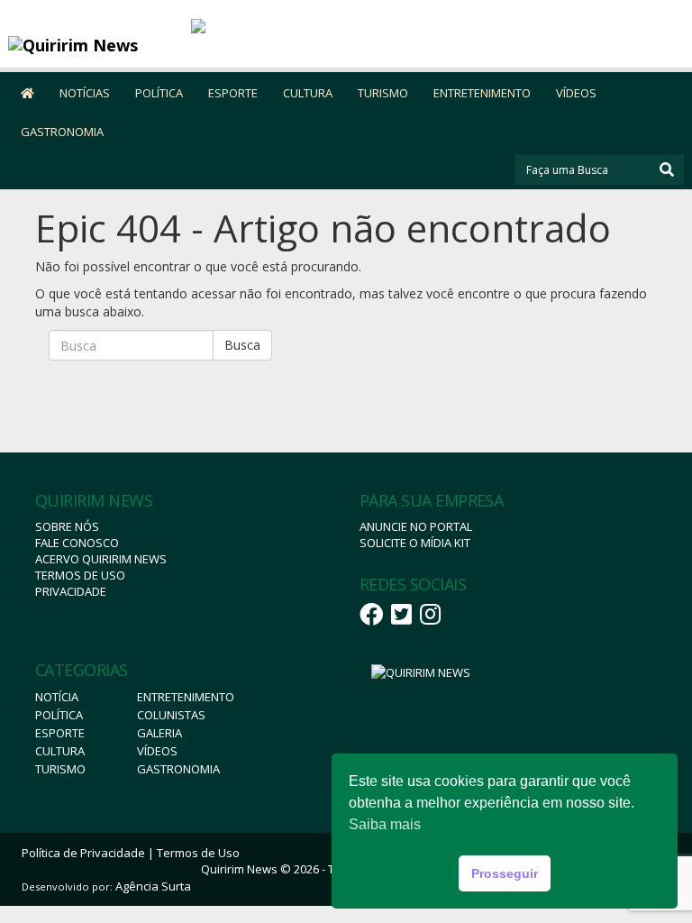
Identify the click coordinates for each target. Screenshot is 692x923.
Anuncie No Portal (416, 526)
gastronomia (178, 769)
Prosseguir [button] (504, 873)
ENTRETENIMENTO (482, 93)
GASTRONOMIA (62, 131)
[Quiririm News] (93, 45)
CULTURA (307, 93)
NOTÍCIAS (84, 93)
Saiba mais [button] (385, 824)
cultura (60, 751)
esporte (60, 733)
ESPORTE (233, 93)
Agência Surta (153, 886)
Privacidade (70, 591)
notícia (56, 697)
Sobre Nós (67, 526)
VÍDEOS (576, 93)
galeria (159, 733)
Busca (242, 344)
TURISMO (383, 93)
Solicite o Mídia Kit (415, 543)
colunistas (171, 715)
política (59, 715)
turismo (60, 769)
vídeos (157, 751)
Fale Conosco (77, 543)
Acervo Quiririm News (101, 559)
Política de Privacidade (83, 853)
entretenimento (185, 697)
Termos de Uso (80, 575)
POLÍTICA (159, 93)
